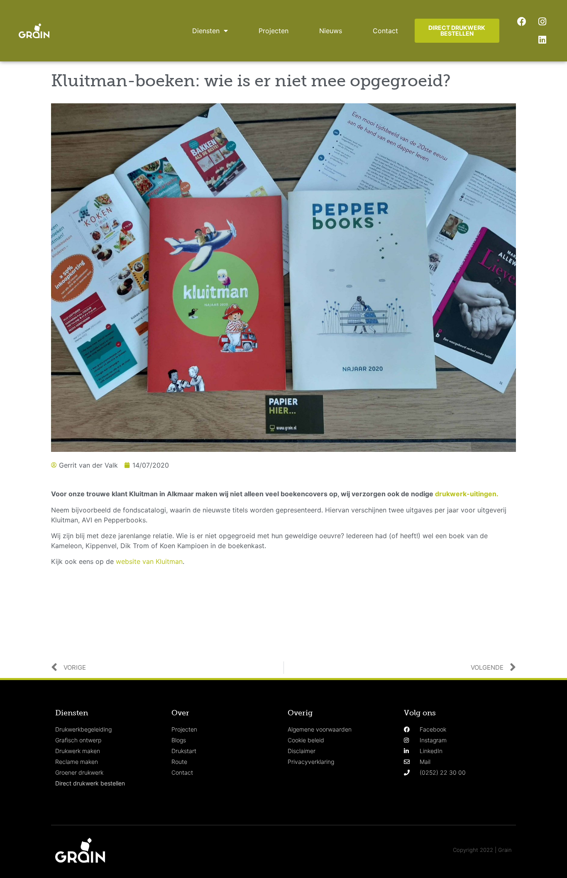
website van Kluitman (149, 561)
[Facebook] (522, 21)
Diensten (206, 31)
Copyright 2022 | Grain (482, 849)
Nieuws (330, 31)
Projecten (273, 31)
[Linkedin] (542, 40)
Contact (385, 31)
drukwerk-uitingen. (467, 494)
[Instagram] (542, 21)
